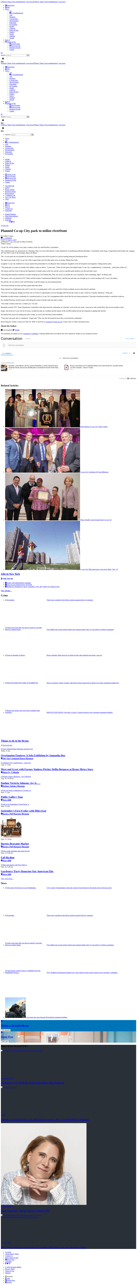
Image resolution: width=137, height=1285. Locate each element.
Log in (127, 338)
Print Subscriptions (11, 216)
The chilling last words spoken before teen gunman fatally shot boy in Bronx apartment (80, 629)
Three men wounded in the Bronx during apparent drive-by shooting (70, 600)
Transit (11, 38)
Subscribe (8, 210)
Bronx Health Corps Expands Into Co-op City (96, 520)
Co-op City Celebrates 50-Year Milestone (94, 472)
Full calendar (6, 1030)
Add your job (8, 578)
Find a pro (5, 1041)
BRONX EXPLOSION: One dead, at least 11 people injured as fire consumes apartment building (80, 712)
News (7, 9)
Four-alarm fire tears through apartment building (46, 1017)
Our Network (9, 186)
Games (11, 49)
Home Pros (11, 1280)
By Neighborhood (17, 13)
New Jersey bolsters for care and (43, 1247)
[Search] (2, 53)
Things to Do (11, 42)
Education (12, 23)
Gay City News (10, 197)
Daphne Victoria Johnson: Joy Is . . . (20, 784)
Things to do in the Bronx (15, 740)
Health (11, 26)
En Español (13, 25)
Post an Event (15, 46)
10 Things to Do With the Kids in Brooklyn (32, 1082)
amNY (7, 188)
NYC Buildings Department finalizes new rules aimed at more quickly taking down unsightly (82, 973)
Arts (10, 15)
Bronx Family (10, 190)
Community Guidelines (30, 334)
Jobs (8, 7)
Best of (7, 40)
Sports (11, 34)
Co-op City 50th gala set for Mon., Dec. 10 (99, 569)
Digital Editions (10, 214)
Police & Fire (13, 30)
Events (9, 1282)
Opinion (12, 36)
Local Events (15, 44)
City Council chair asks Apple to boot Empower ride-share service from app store (79, 888)
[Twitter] (12, 222)
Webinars (8, 218)
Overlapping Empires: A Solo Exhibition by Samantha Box (33, 757)
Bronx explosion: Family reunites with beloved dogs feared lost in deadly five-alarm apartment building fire (83, 683)
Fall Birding (7, 859)
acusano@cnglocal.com (54, 322)
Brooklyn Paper (10, 192)
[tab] (7, 353)
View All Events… (7, 879)
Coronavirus (13, 19)
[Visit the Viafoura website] (131, 378)
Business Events (14, 48)
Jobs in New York (10, 573)
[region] (68, 358)
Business (12, 17)
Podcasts (8, 220)
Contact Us (9, 209)
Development (14, 21)
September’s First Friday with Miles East (23, 812)
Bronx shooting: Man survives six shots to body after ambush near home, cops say (74, 655)
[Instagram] (14, 222)
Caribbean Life (10, 195)
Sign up (132, 338)
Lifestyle (12, 28)
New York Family (7, 1078)
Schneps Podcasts (7, 1206)
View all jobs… (6, 591)
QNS (7, 199)
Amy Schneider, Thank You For (25, 1210)
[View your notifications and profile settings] (3, 58)
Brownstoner (9, 193)
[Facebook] (9, 222)
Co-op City (4, 225)
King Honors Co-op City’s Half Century (94, 427)
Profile (17, 330)
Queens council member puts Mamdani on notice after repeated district (45, 1119)
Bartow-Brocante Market (15, 845)
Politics (11, 32)
